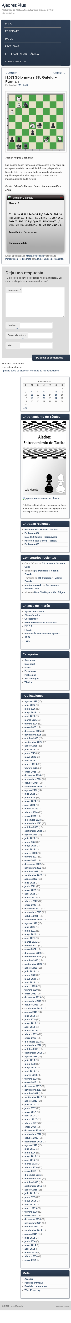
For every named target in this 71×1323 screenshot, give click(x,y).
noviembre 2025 (32, 734)
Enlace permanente (53, 259)
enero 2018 (30, 1082)
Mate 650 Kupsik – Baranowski (40, 537)
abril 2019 (29, 1027)
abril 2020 (29, 982)
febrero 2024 (31, 812)
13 (44, 395)
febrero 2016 (31, 1167)
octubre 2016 (31, 1138)
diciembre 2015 (32, 1175)
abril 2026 (29, 716)
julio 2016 (29, 1149)
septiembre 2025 (33, 742)
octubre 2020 (31, 960)
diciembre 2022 (32, 864)
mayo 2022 (30, 890)
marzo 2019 (30, 1030)
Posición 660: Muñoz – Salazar (40, 540)
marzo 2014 (30, 1252)
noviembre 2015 (32, 1178)
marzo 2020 (30, 986)
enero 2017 (30, 1127)
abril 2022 (29, 893)
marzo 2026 (30, 720)
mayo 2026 (30, 712)
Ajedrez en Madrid (34, 611)
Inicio (8, 23)
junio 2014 (30, 1241)
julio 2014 (29, 1238)
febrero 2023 (31, 856)
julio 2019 (29, 1016)
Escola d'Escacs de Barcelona (40, 622)
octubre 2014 (31, 1226)
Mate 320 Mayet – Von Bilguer (50, 592)
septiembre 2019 (33, 1008)
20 (44, 398)
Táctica (28, 682)
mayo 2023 (30, 845)
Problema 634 (31, 533)
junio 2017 (30, 1108)
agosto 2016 (30, 1145)
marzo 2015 (30, 1208)
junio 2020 (30, 975)
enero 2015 (30, 1215)
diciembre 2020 (32, 953)
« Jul (25, 408)
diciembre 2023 (32, 820)
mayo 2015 (30, 1200)
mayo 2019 (30, 1023)
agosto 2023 (30, 834)
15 (56, 395)
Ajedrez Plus (14, 5)
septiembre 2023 (33, 831)
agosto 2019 (30, 1012)
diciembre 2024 (32, 775)
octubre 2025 (31, 738)
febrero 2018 (31, 1078)
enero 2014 (30, 1260)
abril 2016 (29, 1160)
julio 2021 (29, 927)
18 (32, 398)
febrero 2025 (31, 768)
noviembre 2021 (32, 912)
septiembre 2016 (33, 1141)
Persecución (11, 259)
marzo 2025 (30, 764)
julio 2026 (29, 705)
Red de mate (25, 259)
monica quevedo (33, 585)
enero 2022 (30, 905)
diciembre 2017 (32, 1086)
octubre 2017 (31, 1093)
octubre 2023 (31, 827)
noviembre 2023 (32, 823)
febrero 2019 (31, 1034)
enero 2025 (30, 771)
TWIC (27, 641)
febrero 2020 (31, 990)
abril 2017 (29, 1115)
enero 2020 (30, 993)
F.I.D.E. (28, 630)
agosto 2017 (30, 1101)
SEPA (27, 637)
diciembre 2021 (32, 908)
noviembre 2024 (32, 779)
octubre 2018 (31, 1049)
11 (32, 395)
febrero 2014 (31, 1256)
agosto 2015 (30, 1189)
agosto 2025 (30, 745)
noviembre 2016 (32, 1134)
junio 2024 (30, 797)
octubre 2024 (31, 782)
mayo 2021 (30, 934)
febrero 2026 (31, 723)
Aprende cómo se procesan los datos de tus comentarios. (30, 370)
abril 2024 (29, 805)
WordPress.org (32, 1290)
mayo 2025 (30, 757)
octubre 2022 (31, 871)
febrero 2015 (31, 1211)
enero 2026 (30, 727)
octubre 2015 (31, 1182)
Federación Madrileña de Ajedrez (42, 633)
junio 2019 (30, 1019)
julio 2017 (29, 1104)
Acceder (28, 1279)
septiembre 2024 (33, 786)
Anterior (11, 73)
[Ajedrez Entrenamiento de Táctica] (45, 494)
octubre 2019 (31, 1004)
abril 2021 (29, 938)
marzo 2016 (30, 1163)
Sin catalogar (31, 678)
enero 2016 (30, 1171)
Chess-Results (32, 615)
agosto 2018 (30, 1056)
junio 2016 (30, 1152)
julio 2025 (29, 749)
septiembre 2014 (33, 1230)
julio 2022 (29, 882)
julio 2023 (29, 838)
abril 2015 (29, 1204)
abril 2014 (29, 1249)
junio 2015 (30, 1197)
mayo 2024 (30, 801)
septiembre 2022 (33, 875)
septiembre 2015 (33, 1186)
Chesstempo (31, 618)
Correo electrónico (17, 336)
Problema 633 (31, 544)
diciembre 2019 (32, 997)
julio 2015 (29, 1193)
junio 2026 (30, 709)
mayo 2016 (30, 1156)
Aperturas (29, 660)
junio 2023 (30, 842)
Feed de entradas (33, 1282)
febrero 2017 (31, 1123)
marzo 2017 (30, 1119)
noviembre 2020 (32, 956)
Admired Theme (62, 1306)
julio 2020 (29, 971)
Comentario (14, 290)
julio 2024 (29, 794)
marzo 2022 (30, 897)
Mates (9, 39)
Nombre (13, 326)
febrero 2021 (31, 945)
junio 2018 (30, 1064)
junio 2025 (30, 753)
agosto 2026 (30, 701)
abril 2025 (29, 760)
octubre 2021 (31, 916)
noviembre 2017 (32, 1090)
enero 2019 (30, 1038)
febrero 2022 (31, 901)
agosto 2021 (30, 923)
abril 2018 (29, 1071)
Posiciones (12, 31)
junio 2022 (30, 886)
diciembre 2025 (32, 731)
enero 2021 (30, 949)
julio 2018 (29, 1060)
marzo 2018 (30, 1075)
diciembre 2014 (32, 1219)
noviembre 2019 (32, 1001)
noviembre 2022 (32, 868)
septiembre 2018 (33, 1052)
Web (10, 345)
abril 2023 (29, 849)
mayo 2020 (30, 979)
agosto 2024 (30, 790)
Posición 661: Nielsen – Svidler (41, 529)
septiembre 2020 (33, 964)
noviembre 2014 (32, 1223)
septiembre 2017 (33, 1097)
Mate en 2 (29, 664)
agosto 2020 (30, 968)
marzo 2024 (30, 808)
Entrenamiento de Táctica (22, 54)
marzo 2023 (30, 853)
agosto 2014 (30, 1234)
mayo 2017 (30, 1112)
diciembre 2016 (32, 1130)
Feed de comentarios (35, 1286)
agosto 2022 (30, 879)
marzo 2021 (30, 942)
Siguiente (59, 73)
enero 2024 (30, 816)
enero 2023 (30, 860)
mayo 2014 (30, 1245)
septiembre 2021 (33, 919)
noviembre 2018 (32, 1045)
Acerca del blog (15, 61)
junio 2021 (30, 930)
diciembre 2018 (32, 1041)
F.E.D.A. (28, 626)
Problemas (12, 46)
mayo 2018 (30, 1067)
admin (38, 259)
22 (56, 398)
